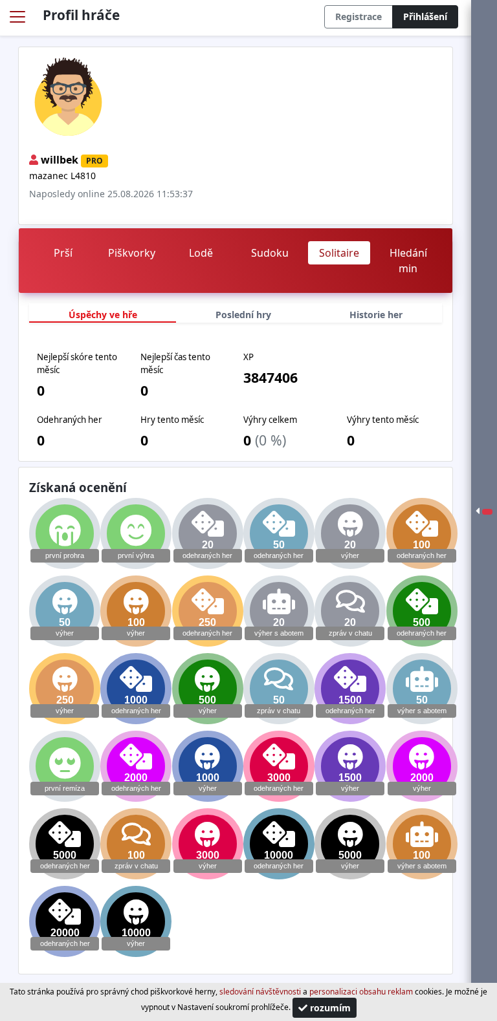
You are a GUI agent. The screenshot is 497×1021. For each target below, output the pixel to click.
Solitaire (339, 253)
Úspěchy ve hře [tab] (103, 314)
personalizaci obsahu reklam (361, 991)
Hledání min (408, 260)
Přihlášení (425, 16)
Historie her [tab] (376, 314)
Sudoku (270, 253)
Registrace (358, 16)
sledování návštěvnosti (260, 991)
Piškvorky (131, 253)
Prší (63, 253)
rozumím (329, 1008)
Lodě (201, 253)
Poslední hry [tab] (243, 314)
